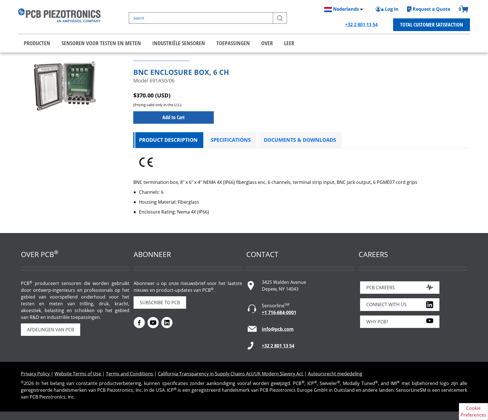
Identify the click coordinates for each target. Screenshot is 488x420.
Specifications (231, 139)
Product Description (168, 139)
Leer (289, 43)
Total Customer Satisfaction (431, 24)
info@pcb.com (278, 329)
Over (267, 43)
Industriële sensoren (178, 43)
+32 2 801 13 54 (361, 24)
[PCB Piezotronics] (59, 15)
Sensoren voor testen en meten (101, 43)
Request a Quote (431, 9)
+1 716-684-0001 (279, 312)
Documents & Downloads (300, 139)
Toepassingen (233, 43)
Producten (37, 43)
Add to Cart (173, 117)
